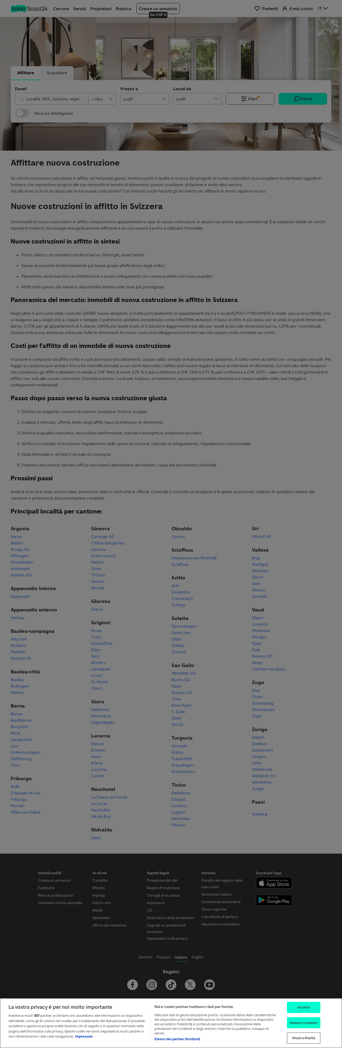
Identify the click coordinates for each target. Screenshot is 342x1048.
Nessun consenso (303, 1022)
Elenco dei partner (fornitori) (177, 1039)
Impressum (84, 1036)
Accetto (303, 1007)
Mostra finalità (303, 1038)
